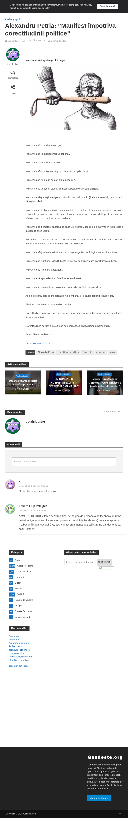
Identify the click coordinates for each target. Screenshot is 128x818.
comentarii (13, 78)
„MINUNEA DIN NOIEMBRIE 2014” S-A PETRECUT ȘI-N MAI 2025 (64, 383)
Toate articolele (112, 412)
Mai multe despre (99, 798)
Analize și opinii (12, 19)
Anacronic (14, 636)
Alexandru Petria (42, 343)
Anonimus (14, 639)
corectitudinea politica (68, 352)
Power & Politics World (20, 656)
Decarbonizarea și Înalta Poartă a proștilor (23, 383)
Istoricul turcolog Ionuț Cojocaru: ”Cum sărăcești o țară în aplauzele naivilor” (105, 383)
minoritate (101, 352)
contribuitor (13, 64)
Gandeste (87, 352)
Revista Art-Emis (17, 653)
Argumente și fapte (19, 643)
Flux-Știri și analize (19, 660)
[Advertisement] (34, 703)
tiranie (113, 352)
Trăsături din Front (18, 665)
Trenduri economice (19, 649)
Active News (15, 646)
